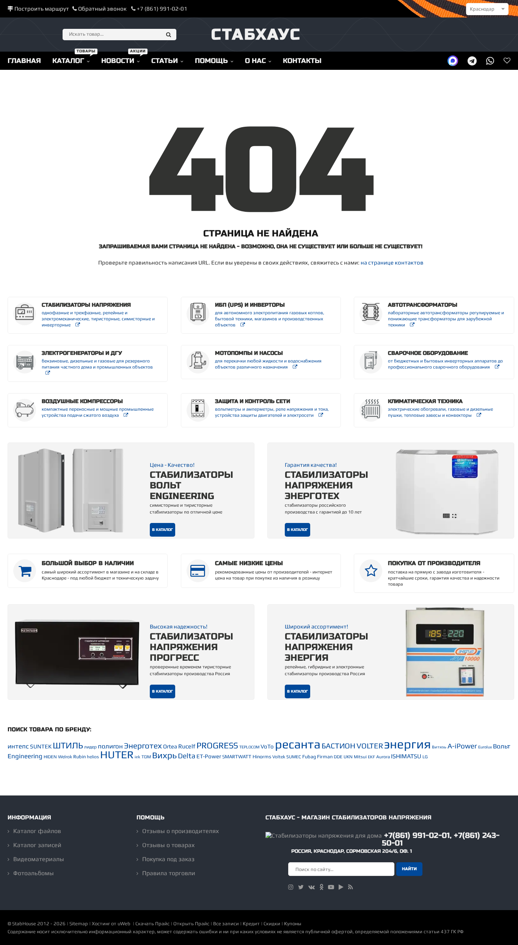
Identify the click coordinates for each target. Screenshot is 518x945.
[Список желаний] (507, 61)
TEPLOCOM (249, 747)
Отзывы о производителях (180, 831)
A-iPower (462, 746)
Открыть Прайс (191, 923)
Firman (325, 756)
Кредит (251, 923)
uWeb (124, 923)
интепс (18, 746)
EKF (371, 756)
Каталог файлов (37, 831)
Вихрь (164, 755)
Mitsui (360, 756)
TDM (146, 756)
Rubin (79, 756)
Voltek (278, 756)
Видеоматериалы (38, 859)
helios (93, 756)
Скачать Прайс (152, 923)
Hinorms (262, 756)
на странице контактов (392, 262)
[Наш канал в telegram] (472, 61)
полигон (110, 746)
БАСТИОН (338, 745)
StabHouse (24, 923)
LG (425, 756)
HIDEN (50, 756)
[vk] (311, 887)
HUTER (116, 754)
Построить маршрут (41, 8)
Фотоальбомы (33, 873)
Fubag (309, 756)
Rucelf (186, 746)
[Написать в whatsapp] (490, 61)
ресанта (297, 744)
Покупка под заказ (168, 859)
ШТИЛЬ (68, 745)
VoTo (267, 746)
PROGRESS (217, 745)
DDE (338, 756)
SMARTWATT (236, 756)
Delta (186, 756)
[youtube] (331, 887)
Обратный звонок (102, 8)
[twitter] (301, 887)
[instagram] (291, 887)
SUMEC (293, 756)
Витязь (439, 747)
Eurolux (485, 747)
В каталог (162, 530)
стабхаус (256, 34)
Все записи (226, 923)
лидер (90, 747)
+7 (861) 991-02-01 (161, 8)
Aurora (383, 756)
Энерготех (143, 745)
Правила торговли (168, 873)
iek (137, 756)
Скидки (272, 923)
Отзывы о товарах (168, 845)
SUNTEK (41, 746)
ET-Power (208, 756)
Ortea (170, 746)
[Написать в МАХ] (452, 61)
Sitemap (78, 923)
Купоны (292, 923)
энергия (407, 744)
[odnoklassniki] (321, 887)
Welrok (65, 756)
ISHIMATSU (406, 756)
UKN (348, 756)
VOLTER (369, 745)
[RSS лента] (350, 887)
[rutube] (341, 887)
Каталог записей (37, 845)
